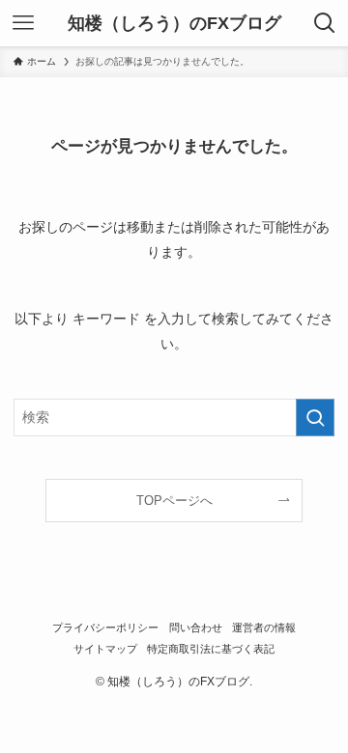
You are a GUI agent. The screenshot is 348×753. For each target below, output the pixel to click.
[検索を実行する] (315, 417)
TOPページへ (174, 500)
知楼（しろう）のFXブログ (174, 23)
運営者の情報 (264, 627)
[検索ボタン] (325, 23)
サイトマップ (105, 649)
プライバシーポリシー (105, 627)
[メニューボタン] (23, 23)
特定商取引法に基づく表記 (211, 649)
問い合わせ (195, 627)
